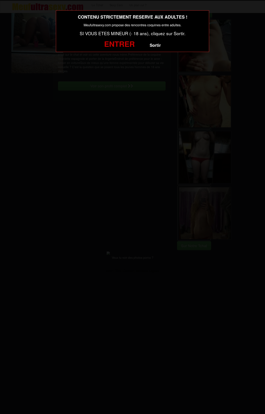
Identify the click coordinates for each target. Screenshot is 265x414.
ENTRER (119, 43)
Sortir (155, 45)
